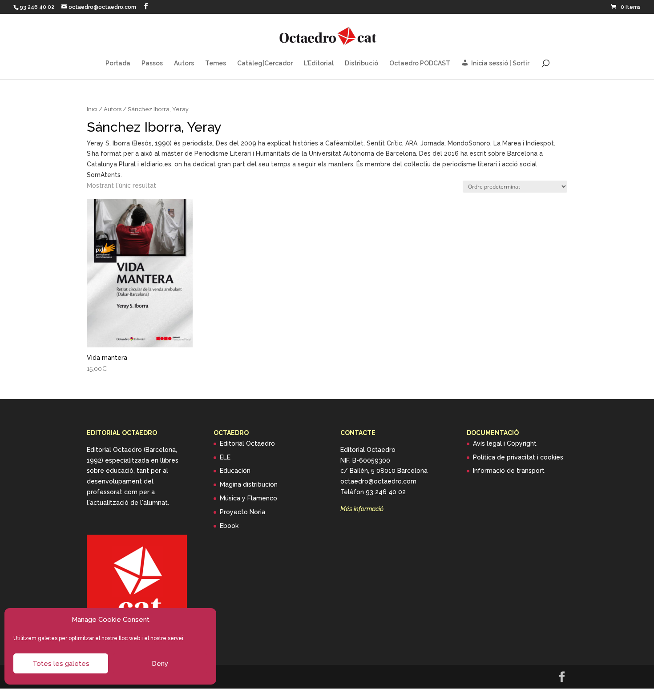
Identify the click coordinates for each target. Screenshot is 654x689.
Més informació (362, 508)
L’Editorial (319, 63)
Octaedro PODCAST (419, 63)
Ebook (229, 525)
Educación (235, 470)
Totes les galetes (60, 664)
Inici (92, 109)
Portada (117, 63)
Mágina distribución (249, 484)
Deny (160, 664)
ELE (225, 457)
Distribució (361, 63)
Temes (215, 63)
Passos (152, 63)
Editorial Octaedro (247, 443)
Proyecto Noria (242, 512)
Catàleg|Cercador (265, 63)
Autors (184, 63)
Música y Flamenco (248, 498)
